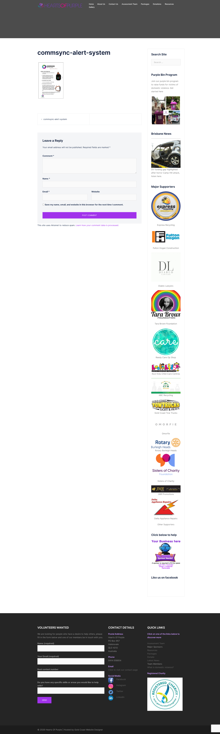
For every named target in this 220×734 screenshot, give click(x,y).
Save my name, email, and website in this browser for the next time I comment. (84, 204)
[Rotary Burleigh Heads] (166, 443)
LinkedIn (120, 697)
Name (46, 178)
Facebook (121, 679)
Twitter (119, 691)
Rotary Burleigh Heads (166, 450)
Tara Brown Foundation (166, 323)
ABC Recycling (166, 395)
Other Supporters (165, 524)
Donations (157, 4)
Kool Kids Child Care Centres (166, 374)
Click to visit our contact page (123, 670)
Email (46, 191)
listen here (156, 176)
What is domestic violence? (160, 667)
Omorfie (166, 433)
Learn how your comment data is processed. (97, 225)
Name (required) (45, 643)
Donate (150, 657)
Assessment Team (129, 4)
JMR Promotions (166, 494)
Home (91, 4)
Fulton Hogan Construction (166, 248)
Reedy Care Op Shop (166, 357)
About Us (101, 4)
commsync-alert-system (55, 119)
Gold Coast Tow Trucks (166, 413)
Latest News (153, 660)
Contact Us (113, 4)
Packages (145, 4)
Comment (48, 156)
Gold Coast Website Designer (88, 729)
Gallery (92, 7)
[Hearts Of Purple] (60, 5)
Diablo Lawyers (165, 286)
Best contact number (47, 669)
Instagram (121, 685)
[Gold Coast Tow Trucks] (166, 405)
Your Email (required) (48, 656)
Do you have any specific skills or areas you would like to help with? (68, 684)
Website (95, 191)
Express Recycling (166, 225)
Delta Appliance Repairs (165, 518)
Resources (169, 4)
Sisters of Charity (165, 481)
